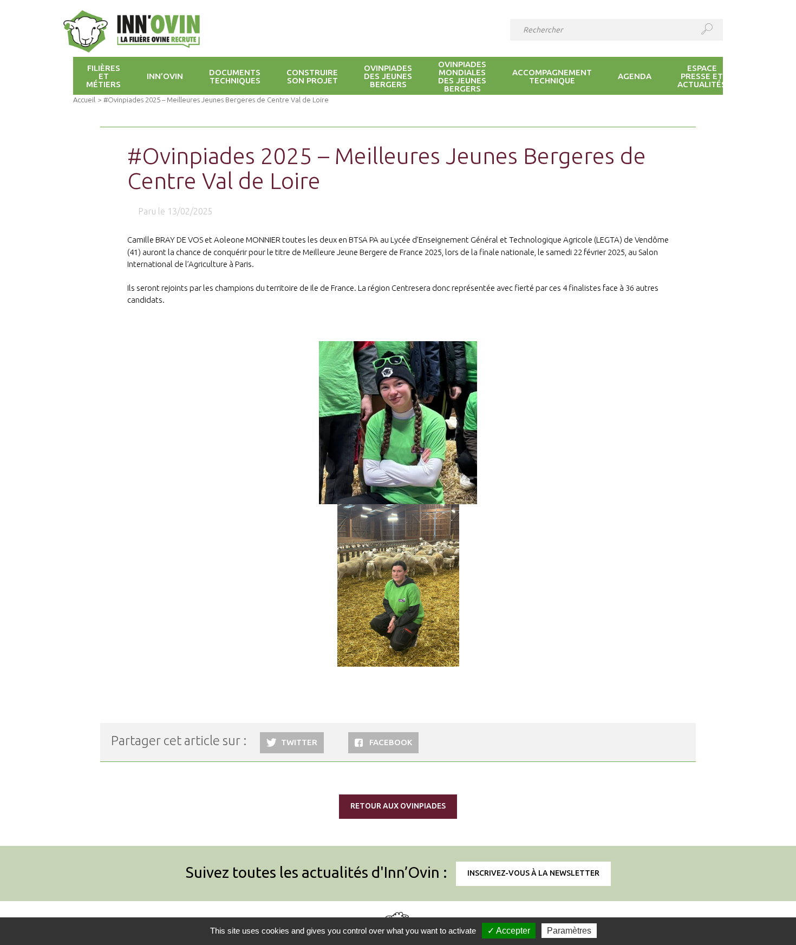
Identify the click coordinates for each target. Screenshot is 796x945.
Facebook (390, 742)
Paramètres (569, 930)
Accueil (84, 99)
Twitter (299, 742)
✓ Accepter (508, 930)
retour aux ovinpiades (398, 805)
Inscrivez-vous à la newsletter (533, 873)
